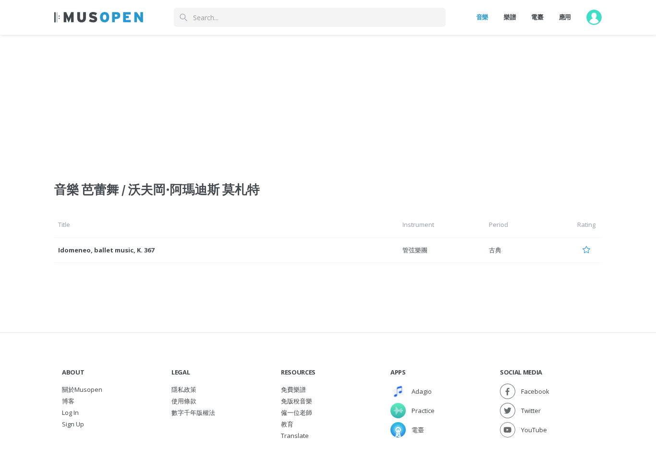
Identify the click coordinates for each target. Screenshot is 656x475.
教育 (287, 424)
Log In (70, 412)
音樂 (482, 16)
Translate (295, 435)
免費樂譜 (293, 389)
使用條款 (183, 401)
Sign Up (73, 424)
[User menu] (594, 17)
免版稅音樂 (296, 401)
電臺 (537, 16)
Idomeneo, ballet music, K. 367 (106, 250)
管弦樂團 (414, 250)
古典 (495, 250)
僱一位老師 (296, 412)
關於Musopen (82, 389)
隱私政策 (183, 389)
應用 (565, 16)
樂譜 (510, 16)
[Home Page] (98, 17)
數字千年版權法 (193, 412)
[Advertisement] (328, 102)
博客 (68, 401)
